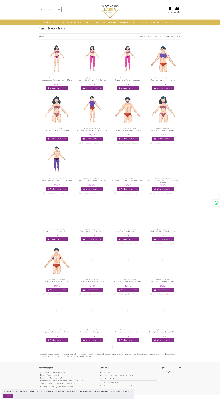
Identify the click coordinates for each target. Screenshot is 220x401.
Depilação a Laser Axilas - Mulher (92, 281)
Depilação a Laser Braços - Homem (127, 231)
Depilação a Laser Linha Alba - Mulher (163, 332)
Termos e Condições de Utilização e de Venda (58, 384)
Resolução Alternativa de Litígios (52, 378)
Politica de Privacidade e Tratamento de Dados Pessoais (62, 381)
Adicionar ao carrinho (58, 88)
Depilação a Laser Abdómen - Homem (92, 181)
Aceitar (8, 396)
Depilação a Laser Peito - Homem (163, 80)
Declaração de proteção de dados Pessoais (57, 387)
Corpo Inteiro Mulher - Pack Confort (92, 80)
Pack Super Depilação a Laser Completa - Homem (163, 182)
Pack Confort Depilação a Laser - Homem (56, 181)
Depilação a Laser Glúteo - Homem (128, 332)
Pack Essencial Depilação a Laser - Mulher (57, 80)
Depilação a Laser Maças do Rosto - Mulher (127, 181)
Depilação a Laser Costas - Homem (127, 281)
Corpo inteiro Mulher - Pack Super (127, 80)
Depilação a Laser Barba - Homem (128, 130)
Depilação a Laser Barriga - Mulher (92, 332)
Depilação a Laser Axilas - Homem (57, 281)
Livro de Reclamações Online (51, 375)
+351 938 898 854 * (109, 379)
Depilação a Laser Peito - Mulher (92, 231)
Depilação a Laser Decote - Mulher (163, 231)
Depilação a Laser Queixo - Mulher (163, 130)
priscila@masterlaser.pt (111, 382)
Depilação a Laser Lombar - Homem (56, 332)
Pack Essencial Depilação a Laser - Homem (92, 130)
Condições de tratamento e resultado (55, 372)
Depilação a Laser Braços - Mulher (163, 281)
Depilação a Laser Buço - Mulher (57, 130)
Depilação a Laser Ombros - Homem (56, 231)
